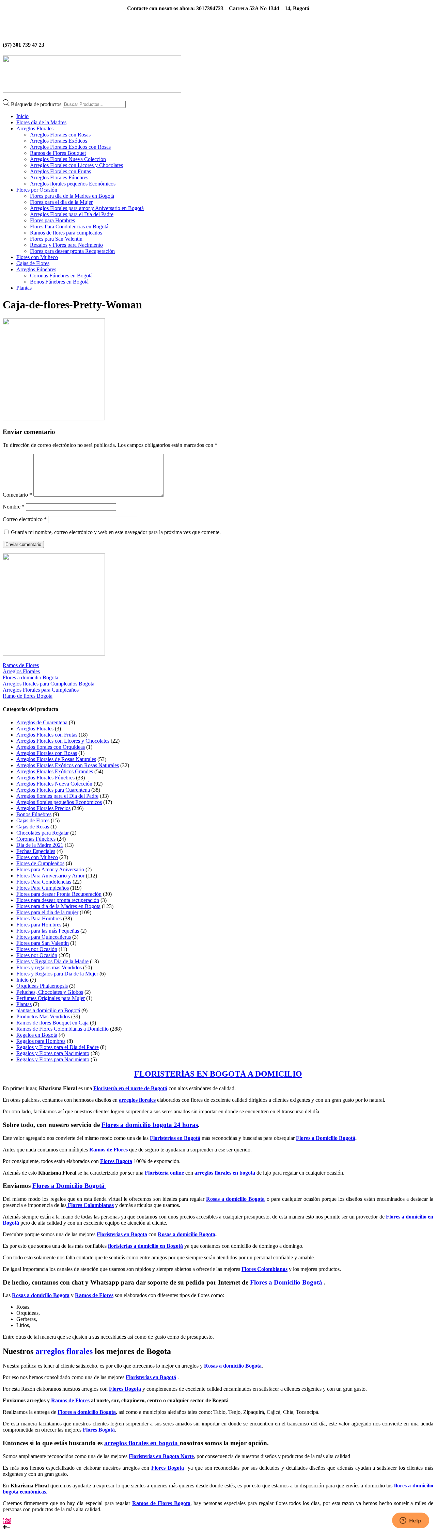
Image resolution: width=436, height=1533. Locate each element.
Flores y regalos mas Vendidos (49, 967)
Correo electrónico (25, 519)
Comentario (17, 495)
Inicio (22, 116)
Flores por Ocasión (36, 190)
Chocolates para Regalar (42, 833)
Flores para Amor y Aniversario (50, 869)
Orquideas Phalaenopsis (42, 986)
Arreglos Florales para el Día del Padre (71, 214)
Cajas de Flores (32, 263)
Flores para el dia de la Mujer (61, 202)
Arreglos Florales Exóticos (58, 141)
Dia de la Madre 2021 (39, 845)
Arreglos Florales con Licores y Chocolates (76, 165)
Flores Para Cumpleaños (42, 888)
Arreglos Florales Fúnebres (59, 177)
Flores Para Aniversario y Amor (50, 875)
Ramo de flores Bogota (27, 696)
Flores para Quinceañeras (43, 937)
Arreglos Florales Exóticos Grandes (54, 771)
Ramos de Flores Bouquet (58, 153)
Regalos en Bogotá (36, 1035)
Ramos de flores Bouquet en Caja (52, 1023)
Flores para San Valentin (56, 239)
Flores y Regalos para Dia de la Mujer (57, 974)
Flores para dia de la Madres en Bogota (58, 906)
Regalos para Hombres (40, 1041)
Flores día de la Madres (41, 122)
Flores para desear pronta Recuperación (72, 251)
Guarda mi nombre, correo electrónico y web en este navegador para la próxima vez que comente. (116, 532)
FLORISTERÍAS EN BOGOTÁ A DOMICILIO (218, 1073)
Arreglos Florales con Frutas (60, 171)
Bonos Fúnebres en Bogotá (59, 282)
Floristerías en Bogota (122, 1234)
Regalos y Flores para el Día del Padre (57, 1047)
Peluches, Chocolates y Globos (49, 992)
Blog (194, 20)
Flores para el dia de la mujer (47, 912)
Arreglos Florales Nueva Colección (68, 159)
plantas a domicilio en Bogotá (48, 1010)
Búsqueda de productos (37, 104)
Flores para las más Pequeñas (47, 931)
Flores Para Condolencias (43, 882)
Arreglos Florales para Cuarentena (53, 790)
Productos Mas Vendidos (43, 1016)
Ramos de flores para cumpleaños (66, 233)
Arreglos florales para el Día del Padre (57, 796)
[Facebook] (4, 1521)
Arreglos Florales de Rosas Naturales (56, 759)
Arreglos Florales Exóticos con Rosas (70, 147)
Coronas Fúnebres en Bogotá (61, 275)
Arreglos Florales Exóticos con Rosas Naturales (67, 765)
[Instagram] (8, 1521)
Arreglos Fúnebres (36, 269)
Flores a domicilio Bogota (30, 677)
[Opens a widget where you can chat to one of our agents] (410, 1521)
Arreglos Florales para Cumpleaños (41, 690)
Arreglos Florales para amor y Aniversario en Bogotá (87, 208)
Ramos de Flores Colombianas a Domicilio (62, 1029)
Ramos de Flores (21, 665)
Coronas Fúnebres (36, 839)
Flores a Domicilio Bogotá (325, 1138)
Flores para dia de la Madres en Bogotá (72, 196)
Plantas (24, 288)
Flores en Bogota (227, 20)
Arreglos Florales (34, 128)
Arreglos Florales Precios (43, 808)
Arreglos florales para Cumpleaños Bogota (48, 684)
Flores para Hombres (52, 220)
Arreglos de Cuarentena (41, 722)
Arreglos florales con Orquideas (50, 747)
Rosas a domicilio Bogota (186, 1234)
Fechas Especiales (35, 851)
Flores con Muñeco (37, 257)
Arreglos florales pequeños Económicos (72, 184)
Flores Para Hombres (39, 918)
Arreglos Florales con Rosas (60, 135)
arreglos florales (137, 1100)
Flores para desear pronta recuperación (57, 900)
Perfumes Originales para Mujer (50, 998)
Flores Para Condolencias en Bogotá (69, 226)
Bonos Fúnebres (33, 814)
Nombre (14, 507)
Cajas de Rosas (32, 826)
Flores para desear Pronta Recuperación (59, 894)
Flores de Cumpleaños (40, 863)
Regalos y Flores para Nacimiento (66, 245)
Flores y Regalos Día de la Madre (52, 961)
